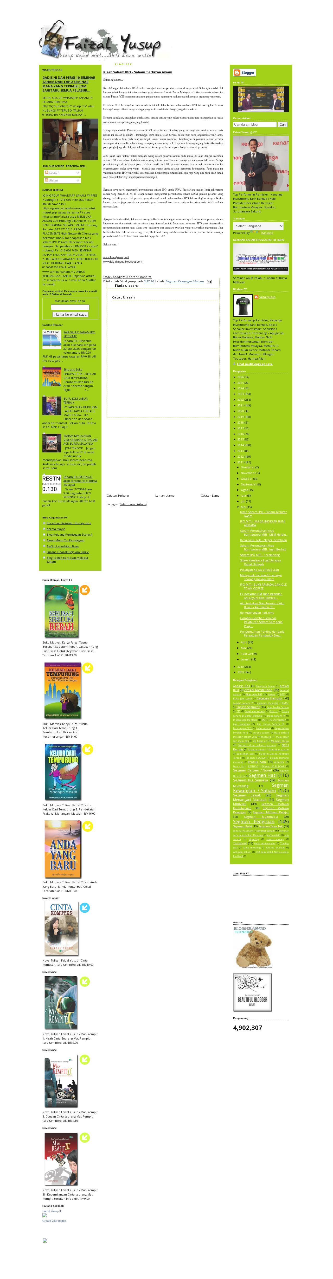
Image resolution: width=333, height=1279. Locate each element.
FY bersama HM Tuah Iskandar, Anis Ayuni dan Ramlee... (261, 596)
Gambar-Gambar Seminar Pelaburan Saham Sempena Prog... (261, 622)
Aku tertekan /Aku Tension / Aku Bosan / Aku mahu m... (262, 605)
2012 (241, 456)
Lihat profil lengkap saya (255, 364)
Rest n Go (238, 766)
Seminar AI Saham (243, 830)
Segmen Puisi (242, 826)
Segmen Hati (263, 775)
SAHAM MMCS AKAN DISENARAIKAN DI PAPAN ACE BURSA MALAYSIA (80, 439)
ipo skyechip (241, 724)
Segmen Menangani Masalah (261, 797)
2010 (241, 666)
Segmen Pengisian (253, 821)
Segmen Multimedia (261, 817)
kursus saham (261, 732)
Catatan (53, 172)
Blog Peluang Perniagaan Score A (69, 534)
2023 (241, 394)
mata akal (266, 736)
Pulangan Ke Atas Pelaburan (259, 570)
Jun (243, 501)
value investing (252, 847)
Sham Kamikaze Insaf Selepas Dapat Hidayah (260, 562)
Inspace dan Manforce (245, 720)
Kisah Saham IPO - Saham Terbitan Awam (137, 72)
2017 (241, 428)
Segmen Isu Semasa (250, 780)
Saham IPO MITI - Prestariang (260, 555)
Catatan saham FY (243, 703)
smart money (275, 839)
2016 (241, 434)
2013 (241, 451)
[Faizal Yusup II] (44, 1216)
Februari (247, 653)
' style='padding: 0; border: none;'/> (127, 277)
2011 (241, 462)
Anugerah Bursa (265, 686)
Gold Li (274, 711)
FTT (238, 711)
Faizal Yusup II (51, 1211)
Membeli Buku (280, 741)
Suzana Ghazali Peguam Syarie (68, 552)
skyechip (254, 839)
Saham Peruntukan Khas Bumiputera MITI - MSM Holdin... (264, 532)
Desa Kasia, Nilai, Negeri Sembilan (263, 540)
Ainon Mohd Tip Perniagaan (66, 540)
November (249, 473)
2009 (241, 672)
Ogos (245, 490)
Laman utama (164, 495)
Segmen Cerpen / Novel (252, 770)
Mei (244, 507)
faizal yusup (51, 22)
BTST (282, 694)
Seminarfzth (273, 835)
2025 (241, 383)
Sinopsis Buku (72, 369)
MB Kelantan (260, 741)
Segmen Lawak (247, 795)
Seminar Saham (266, 830)
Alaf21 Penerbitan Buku (63, 546)
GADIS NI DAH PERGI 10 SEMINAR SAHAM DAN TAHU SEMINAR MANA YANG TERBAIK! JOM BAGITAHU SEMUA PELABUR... (68, 84)
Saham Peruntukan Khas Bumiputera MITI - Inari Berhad (263, 547)
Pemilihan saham (279, 749)
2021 (241, 405)
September (249, 484)
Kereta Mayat (56, 529)
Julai (244, 495)
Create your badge (54, 1220)
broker (271, 694)
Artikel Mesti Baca (258, 689)
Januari (246, 659)
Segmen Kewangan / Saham (185, 281)
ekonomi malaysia (267, 703)
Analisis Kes (241, 686)
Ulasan (53, 180)
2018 (241, 422)
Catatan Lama (210, 495)
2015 (241, 439)
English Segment (248, 707)
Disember (248, 467)
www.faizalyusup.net (116, 257)
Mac (244, 648)
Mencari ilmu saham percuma (257, 745)
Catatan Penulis (269, 698)
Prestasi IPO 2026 (256, 757)
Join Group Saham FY (270, 724)
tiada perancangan (265, 843)
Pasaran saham (256, 749)
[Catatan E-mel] (209, 281)
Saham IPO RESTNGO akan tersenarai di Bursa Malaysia (80, 480)
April (244, 642)
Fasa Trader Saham (278, 707)
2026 (241, 377)
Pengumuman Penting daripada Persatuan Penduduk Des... (262, 633)
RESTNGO (253, 766)
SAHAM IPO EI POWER (273, 766)
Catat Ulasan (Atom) (133, 504)
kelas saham (263, 728)
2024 (241, 388)
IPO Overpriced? (277, 720)
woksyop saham (242, 852)
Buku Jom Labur (242, 698)
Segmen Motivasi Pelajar (271, 812)
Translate (267, 233)
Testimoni (240, 843)
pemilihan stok (245, 753)
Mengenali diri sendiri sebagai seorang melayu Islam (261, 577)
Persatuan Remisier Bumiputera (69, 523)
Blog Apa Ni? (254, 694)
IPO (263, 720)
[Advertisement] (163, 454)
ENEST (285, 703)
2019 (241, 417)
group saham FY (276, 715)
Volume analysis (275, 847)
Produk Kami (257, 762)
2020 (241, 411)
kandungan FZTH (243, 728)
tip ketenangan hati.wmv (257, 612)
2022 (241, 399)
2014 (241, 445)
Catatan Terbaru (118, 495)
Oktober (247, 479)
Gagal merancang (255, 711)
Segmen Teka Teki (270, 826)
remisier (279, 762)
